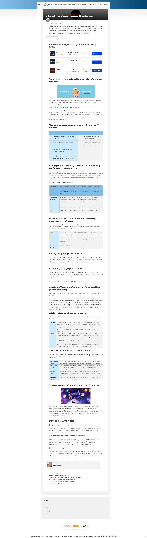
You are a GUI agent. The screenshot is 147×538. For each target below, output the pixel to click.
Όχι (106, 536)
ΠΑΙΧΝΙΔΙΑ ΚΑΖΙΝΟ (92, 4)
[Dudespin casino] (53, 54)
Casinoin (46, 507)
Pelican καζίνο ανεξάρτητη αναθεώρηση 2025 (59, 475)
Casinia (46, 513)
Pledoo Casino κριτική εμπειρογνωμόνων (58, 483)
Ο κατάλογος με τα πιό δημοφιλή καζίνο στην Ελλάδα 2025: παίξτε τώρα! (65, 477)
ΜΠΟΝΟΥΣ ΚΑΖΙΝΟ (71, 4)
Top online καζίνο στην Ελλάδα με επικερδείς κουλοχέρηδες (62, 479)
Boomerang (47, 511)
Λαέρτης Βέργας (58, 23)
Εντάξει (102, 536)
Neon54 (46, 505)
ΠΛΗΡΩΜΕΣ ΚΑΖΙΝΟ (103, 4)
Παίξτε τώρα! (96, 53)
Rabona (46, 515)
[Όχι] (145, 536)
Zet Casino (47, 509)
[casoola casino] (53, 70)
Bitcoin (52, 342)
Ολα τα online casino (82, 4)
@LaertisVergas (58, 465)
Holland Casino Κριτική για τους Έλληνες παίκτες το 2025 (61, 481)
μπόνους (99, 225)
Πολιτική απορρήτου (112, 536)
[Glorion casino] (53, 62)
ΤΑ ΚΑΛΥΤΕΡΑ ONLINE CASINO (60, 4)
